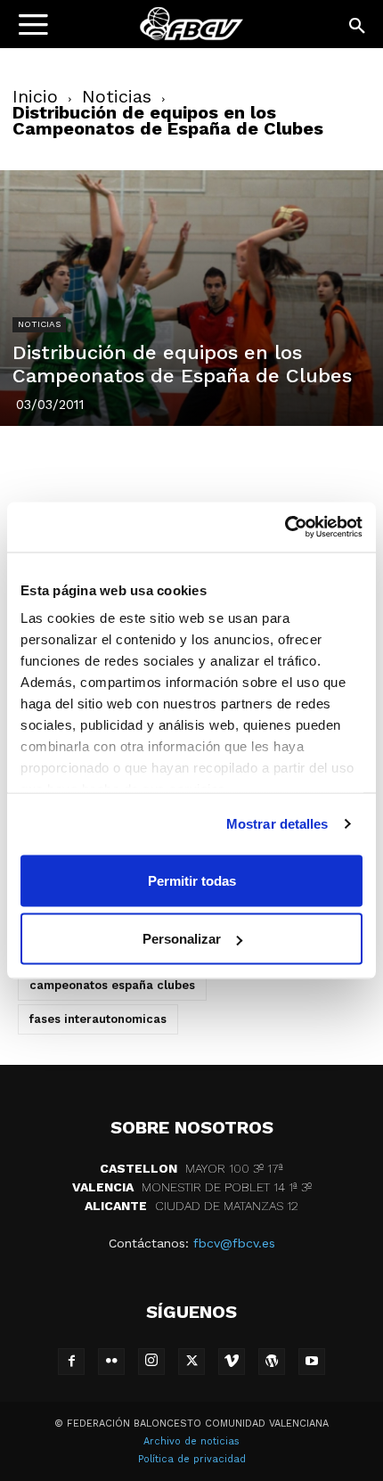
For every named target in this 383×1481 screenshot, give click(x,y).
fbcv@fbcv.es (234, 1243)
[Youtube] (311, 1361)
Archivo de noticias (191, 1441)
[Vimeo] (231, 1361)
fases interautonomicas (98, 1019)
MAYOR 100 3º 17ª (191, 1168)
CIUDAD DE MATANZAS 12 (191, 1206)
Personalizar (182, 938)
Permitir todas (192, 880)
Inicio (35, 96)
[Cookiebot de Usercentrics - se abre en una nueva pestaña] (285, 527)
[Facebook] (89, 462)
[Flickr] (111, 1361)
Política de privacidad (192, 1459)
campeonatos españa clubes (112, 985)
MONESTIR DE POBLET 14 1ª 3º (192, 1187)
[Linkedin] (212, 462)
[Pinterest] (171, 462)
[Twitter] (130, 462)
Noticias (116, 96)
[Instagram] (151, 1361)
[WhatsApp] (253, 462)
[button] (358, 27)
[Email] (294, 462)
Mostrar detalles (277, 823)
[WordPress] (271, 1361)
